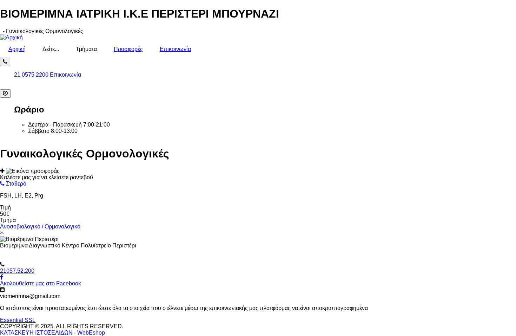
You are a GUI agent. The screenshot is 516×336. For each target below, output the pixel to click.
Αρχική (17, 49)
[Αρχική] (11, 37)
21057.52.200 (17, 271)
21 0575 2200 (32, 75)
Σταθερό (15, 184)
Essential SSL (17, 320)
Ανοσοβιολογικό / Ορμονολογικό (40, 227)
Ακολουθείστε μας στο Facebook (40, 283)
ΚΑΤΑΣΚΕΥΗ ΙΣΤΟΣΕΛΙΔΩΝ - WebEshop (52, 333)
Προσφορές (128, 49)
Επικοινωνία (175, 49)
